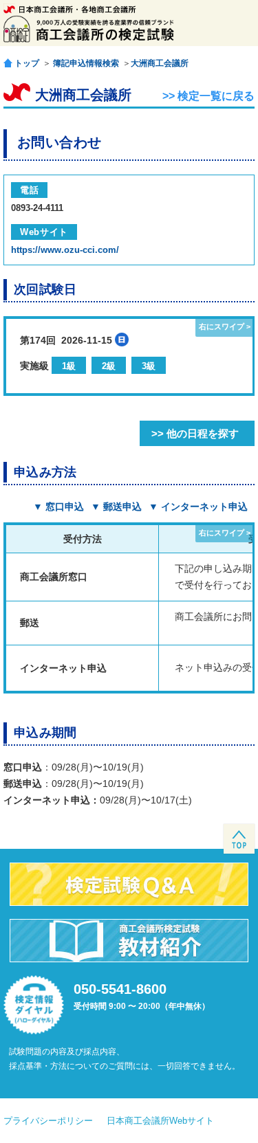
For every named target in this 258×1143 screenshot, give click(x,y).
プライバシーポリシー (48, 1121)
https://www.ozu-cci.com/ (65, 250)
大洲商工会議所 (160, 63)
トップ (26, 62)
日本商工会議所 (69, 9)
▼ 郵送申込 (116, 506)
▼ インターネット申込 (198, 506)
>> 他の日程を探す (195, 433)
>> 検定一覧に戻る (208, 96)
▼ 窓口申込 (58, 506)
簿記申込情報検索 (86, 63)
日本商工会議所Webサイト (160, 1121)
